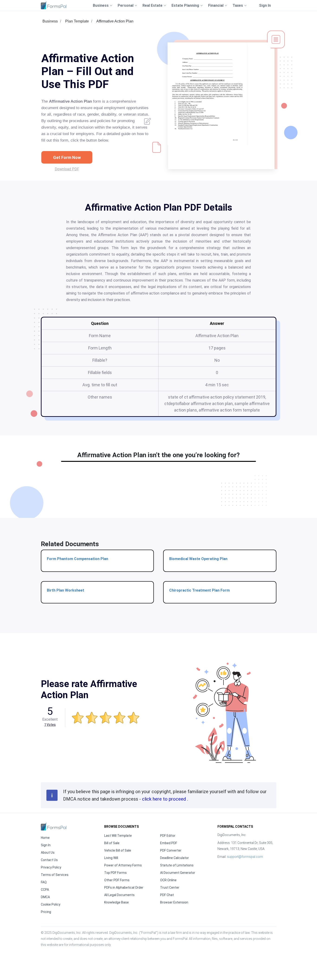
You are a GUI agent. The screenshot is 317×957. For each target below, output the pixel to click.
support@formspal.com (245, 857)
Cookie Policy (50, 904)
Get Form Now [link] (67, 157)
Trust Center (169, 887)
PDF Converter (170, 850)
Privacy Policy (51, 867)
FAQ (44, 882)
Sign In (265, 5)
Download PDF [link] (67, 169)
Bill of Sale (112, 843)
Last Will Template (118, 835)
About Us (48, 852)
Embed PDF (168, 843)
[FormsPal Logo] (53, 5)
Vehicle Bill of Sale (117, 850)
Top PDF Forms (115, 873)
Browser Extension (174, 902)
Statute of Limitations (177, 865)
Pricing (46, 912)
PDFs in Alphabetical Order (123, 887)
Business (50, 21)
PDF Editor (167, 835)
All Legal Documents (119, 895)
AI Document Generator (177, 873)
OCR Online (168, 880)
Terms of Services (54, 875)
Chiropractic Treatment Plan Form (199, 590)
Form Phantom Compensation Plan (77, 559)
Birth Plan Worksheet (65, 590)
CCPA (45, 889)
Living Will (111, 858)
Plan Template (77, 21)
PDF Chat (167, 895)
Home (45, 838)
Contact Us (49, 860)
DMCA (45, 897)
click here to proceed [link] (164, 799)
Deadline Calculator (174, 858)
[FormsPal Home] (53, 826)
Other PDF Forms (116, 880)
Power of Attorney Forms (123, 865)
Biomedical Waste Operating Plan (198, 559)
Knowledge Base (116, 902)
